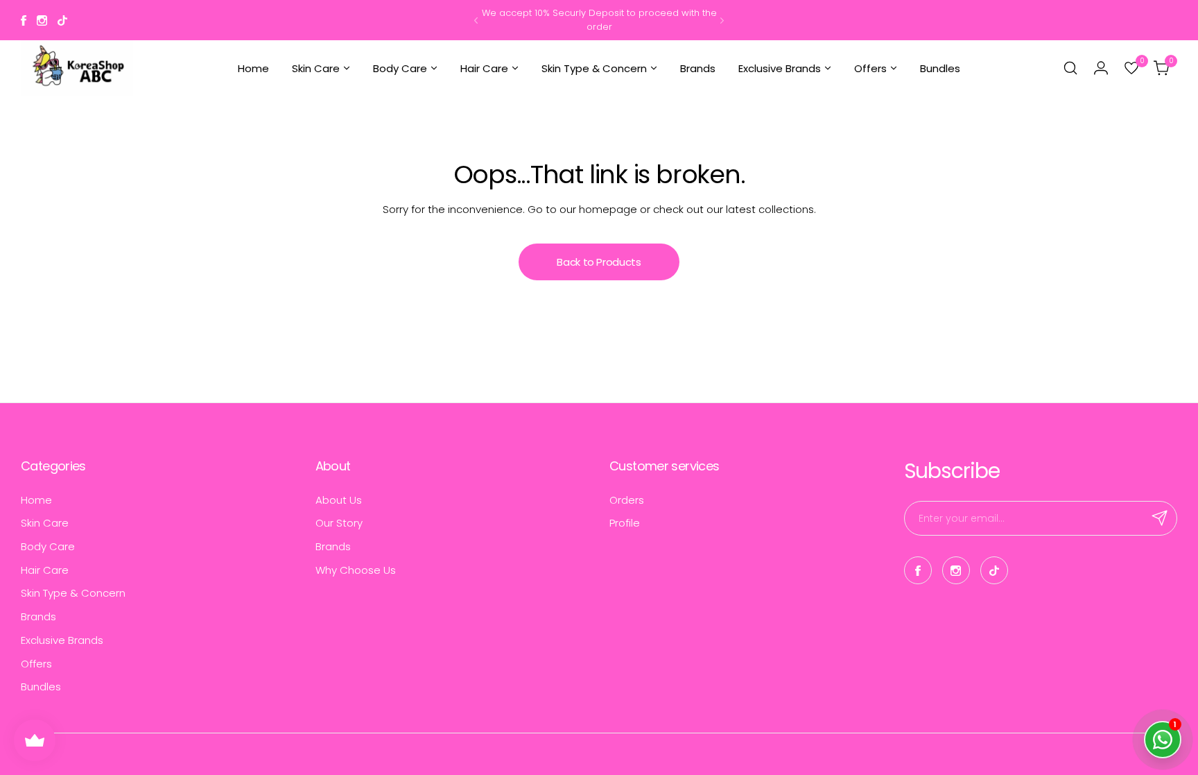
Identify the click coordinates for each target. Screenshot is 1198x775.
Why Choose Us (355, 570)
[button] (476, 20)
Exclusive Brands (62, 640)
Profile (624, 523)
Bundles (41, 686)
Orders (626, 500)
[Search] (1070, 68)
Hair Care (45, 570)
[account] (1101, 68)
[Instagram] (42, 20)
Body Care (48, 546)
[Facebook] (23, 20)
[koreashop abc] (77, 68)
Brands (38, 616)
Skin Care (45, 523)
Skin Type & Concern (73, 593)
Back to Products (599, 262)
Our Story (339, 523)
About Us (338, 500)
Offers (36, 663)
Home (36, 500)
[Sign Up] (1160, 518)
